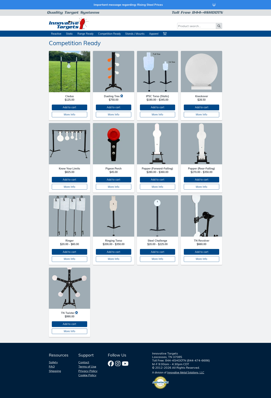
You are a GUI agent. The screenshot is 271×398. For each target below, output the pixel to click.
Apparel (153, 33)
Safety (53, 362)
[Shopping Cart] (165, 34)
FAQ (52, 366)
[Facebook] (111, 363)
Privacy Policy (88, 371)
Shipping (55, 371)
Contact (83, 362)
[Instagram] (117, 363)
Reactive (56, 33)
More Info (69, 114)
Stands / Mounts (135, 33)
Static (69, 33)
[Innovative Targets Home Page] (69, 23)
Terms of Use (87, 366)
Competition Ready (109, 33)
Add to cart (69, 107)
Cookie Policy (87, 375)
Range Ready (85, 33)
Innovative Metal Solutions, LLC (185, 372)
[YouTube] (125, 363)
